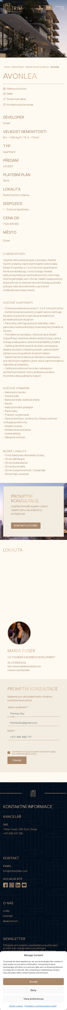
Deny (33, 990)
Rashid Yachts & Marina (37, 67)
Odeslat (17, 760)
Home (7, 67)
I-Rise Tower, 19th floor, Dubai (20, 829)
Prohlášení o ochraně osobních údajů (40, 1006)
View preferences (34, 998)
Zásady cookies (16, 1006)
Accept (33, 981)
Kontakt (8, 916)
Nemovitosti (18, 67)
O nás (6, 911)
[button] (14, 99)
